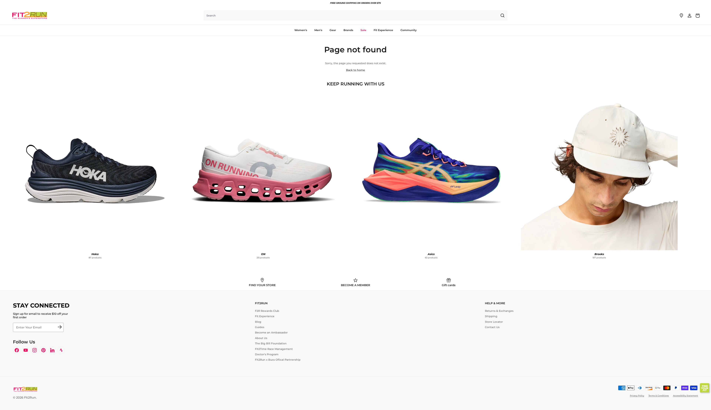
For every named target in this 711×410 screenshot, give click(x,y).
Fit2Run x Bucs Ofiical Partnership (278, 359)
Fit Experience (264, 316)
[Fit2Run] (29, 15)
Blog (258, 321)
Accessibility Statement (685, 395)
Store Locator (494, 321)
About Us (261, 338)
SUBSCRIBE (59, 327)
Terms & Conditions (658, 395)
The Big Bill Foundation (271, 343)
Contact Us (492, 327)
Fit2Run (30, 397)
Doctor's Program (266, 354)
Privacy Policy (637, 395)
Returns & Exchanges (499, 311)
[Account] (689, 15)
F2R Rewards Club (267, 311)
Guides (259, 327)
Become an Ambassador (271, 332)
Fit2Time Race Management (274, 349)
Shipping (491, 316)
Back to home (355, 70)
